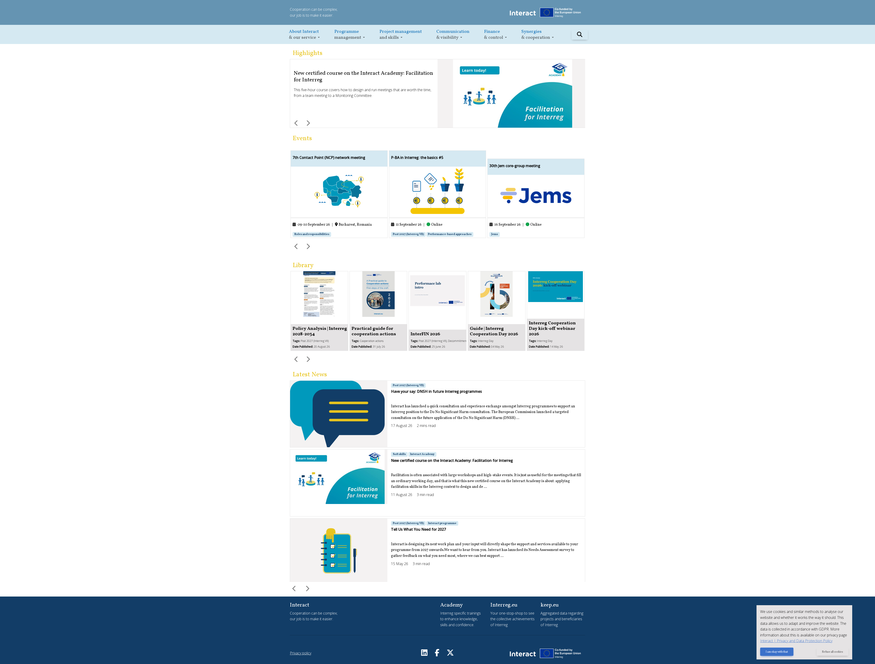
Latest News (310, 374)
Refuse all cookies (832, 652)
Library (303, 265)
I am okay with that (777, 652)
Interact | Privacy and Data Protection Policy (796, 640)
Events (302, 138)
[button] (304, 34)
